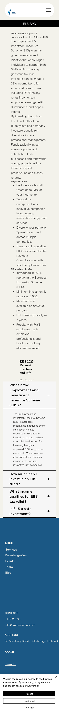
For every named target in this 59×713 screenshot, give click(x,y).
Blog (8, 572)
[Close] (54, 678)
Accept (29, 693)
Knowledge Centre (17, 555)
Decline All (29, 701)
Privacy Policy (32, 685)
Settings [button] (29, 707)
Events (10, 561)
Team (9, 567)
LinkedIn (10, 664)
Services (11, 549)
